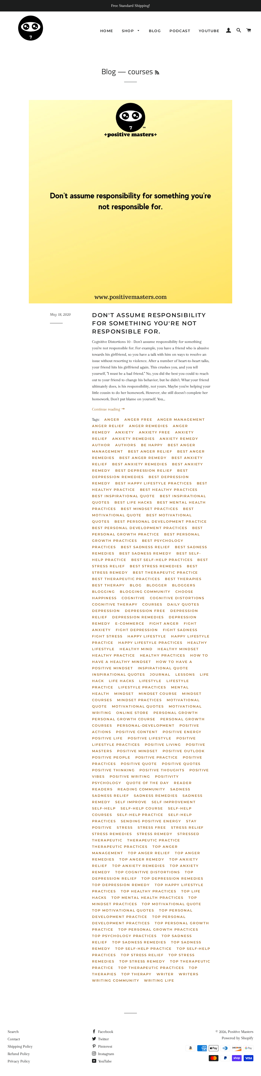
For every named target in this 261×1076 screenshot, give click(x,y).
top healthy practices (148, 891)
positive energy (182, 732)
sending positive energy (151, 821)
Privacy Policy (19, 1061)
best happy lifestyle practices (153, 483)
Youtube (209, 31)
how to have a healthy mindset (150, 658)
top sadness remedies (139, 942)
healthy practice (113, 655)
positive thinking (113, 770)
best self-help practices (162, 560)
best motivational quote (143, 512)
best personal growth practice (147, 531)
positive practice (156, 757)
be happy (152, 445)
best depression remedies (140, 473)
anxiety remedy (179, 439)
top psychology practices (124, 936)
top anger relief (149, 853)
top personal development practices (139, 920)
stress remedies (112, 834)
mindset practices (139, 700)
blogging (103, 592)
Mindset (124, 693)
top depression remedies (172, 878)
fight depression (137, 630)
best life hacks (133, 502)
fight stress (107, 636)
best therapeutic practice (165, 572)
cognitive (133, 598)
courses (152, 604)
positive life (107, 738)
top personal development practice (142, 913)
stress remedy (155, 834)
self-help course (142, 808)
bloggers (183, 585)
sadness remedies (156, 795)
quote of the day (147, 783)
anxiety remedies (133, 439)
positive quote (139, 764)
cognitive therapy (114, 604)
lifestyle (150, 681)
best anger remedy (143, 458)
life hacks (121, 681)
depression (106, 611)
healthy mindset (178, 649)
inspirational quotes (118, 674)
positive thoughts (161, 770)
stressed (188, 834)
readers (102, 789)
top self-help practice (143, 948)
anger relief (108, 426)
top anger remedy (141, 859)
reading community (141, 789)
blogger (157, 585)
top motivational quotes (123, 910)
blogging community (145, 592)
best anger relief (150, 451)
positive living (163, 744)
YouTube (104, 1061)
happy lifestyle (146, 636)
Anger (112, 419)
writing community (115, 980)
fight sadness (180, 630)
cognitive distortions (177, 598)
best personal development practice (160, 521)
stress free (152, 827)
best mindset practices (149, 509)
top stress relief (142, 955)
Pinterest (104, 1046)
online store (132, 713)
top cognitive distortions (147, 872)
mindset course (158, 693)
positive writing (130, 776)
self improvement (173, 802)
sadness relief (110, 795)
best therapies (183, 579)
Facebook (105, 1031)
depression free (145, 611)
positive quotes (181, 764)
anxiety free (154, 432)
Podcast (179, 31)
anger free (138, 419)
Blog (155, 31)
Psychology (106, 783)
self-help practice (140, 815)
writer (165, 974)
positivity (167, 776)
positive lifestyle (150, 738)
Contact (14, 1039)
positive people (111, 757)
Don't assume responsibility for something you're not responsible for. (149, 323)
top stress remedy (142, 961)
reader (183, 783)
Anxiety (124, 432)
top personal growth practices (158, 929)
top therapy (136, 974)
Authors (125, 445)
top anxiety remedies (138, 866)
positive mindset (137, 751)
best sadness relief (145, 547)
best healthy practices (169, 490)
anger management (181, 419)
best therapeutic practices (126, 579)
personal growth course (123, 719)
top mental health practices (147, 897)
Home (106, 31)
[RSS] (157, 72)
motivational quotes (138, 706)
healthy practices (162, 655)
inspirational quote (163, 668)
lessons (185, 674)
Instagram (105, 1054)
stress (125, 827)
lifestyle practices (142, 687)
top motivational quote (171, 904)
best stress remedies (156, 566)
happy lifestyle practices (150, 643)
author (101, 445)
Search (13, 1031)
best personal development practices (139, 528)
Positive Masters (240, 1031)
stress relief (187, 827)
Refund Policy (19, 1054)
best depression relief (143, 470)
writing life (159, 980)
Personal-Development (146, 725)
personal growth (175, 713)
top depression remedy (121, 885)
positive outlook (184, 751)
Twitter (103, 1039)
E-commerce (130, 623)
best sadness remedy (145, 553)
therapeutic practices (120, 846)
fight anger (164, 623)
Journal (160, 674)
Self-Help (104, 808)
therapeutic (107, 840)
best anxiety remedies (139, 464)
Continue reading (106, 409)
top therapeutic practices (151, 968)
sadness (180, 789)
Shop (128, 31)
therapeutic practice (153, 840)
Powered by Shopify (237, 1038)
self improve (131, 802)
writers (189, 974)
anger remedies (148, 426)
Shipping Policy (20, 1046)
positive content (137, 732)
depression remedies (138, 617)
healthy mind (136, 649)
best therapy (108, 585)
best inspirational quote (123, 496)
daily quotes (183, 604)
